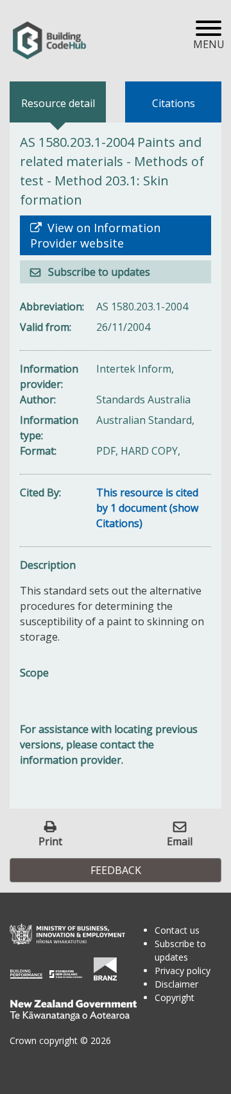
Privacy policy (182, 970)
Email (180, 841)
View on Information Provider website (95, 235)
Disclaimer (176, 984)
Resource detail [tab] (58, 103)
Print (50, 841)
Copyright (174, 997)
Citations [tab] (173, 103)
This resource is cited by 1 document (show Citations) (147, 507)
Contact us (177, 930)
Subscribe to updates (98, 272)
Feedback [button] (115, 870)
